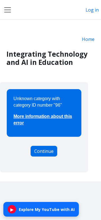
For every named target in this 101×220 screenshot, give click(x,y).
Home (88, 39)
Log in (92, 10)
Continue (44, 151)
